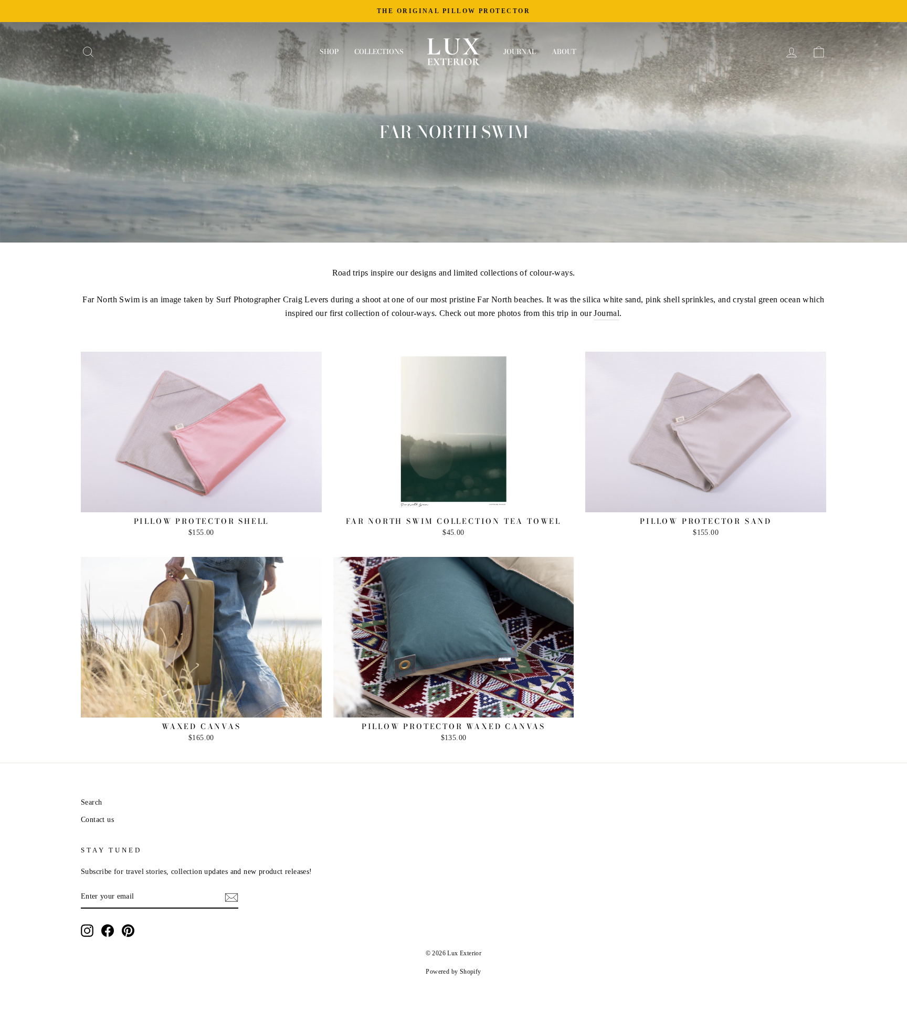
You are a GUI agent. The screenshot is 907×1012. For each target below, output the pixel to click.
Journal (519, 51)
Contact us (97, 820)
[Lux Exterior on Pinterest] (128, 930)
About (564, 51)
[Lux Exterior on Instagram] (87, 930)
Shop (329, 51)
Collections (379, 51)
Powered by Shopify (453, 971)
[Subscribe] (231, 897)
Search (91, 802)
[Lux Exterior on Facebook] (107, 930)
